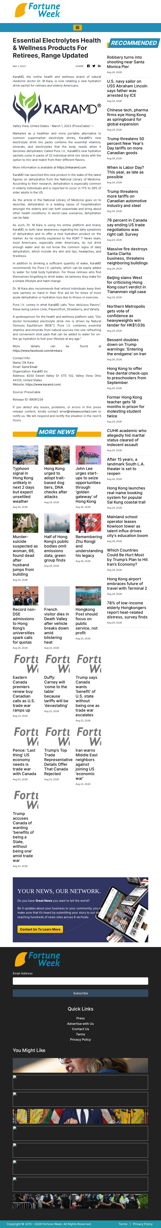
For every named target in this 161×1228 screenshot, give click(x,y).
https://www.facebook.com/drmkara (37, 350)
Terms (80, 1034)
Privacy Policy (80, 1039)
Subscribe (80, 993)
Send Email (29, 367)
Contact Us (80, 1029)
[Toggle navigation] (77, 27)
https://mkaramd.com (71, 167)
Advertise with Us (80, 1024)
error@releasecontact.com (78, 411)
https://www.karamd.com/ (43, 384)
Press (80, 1018)
